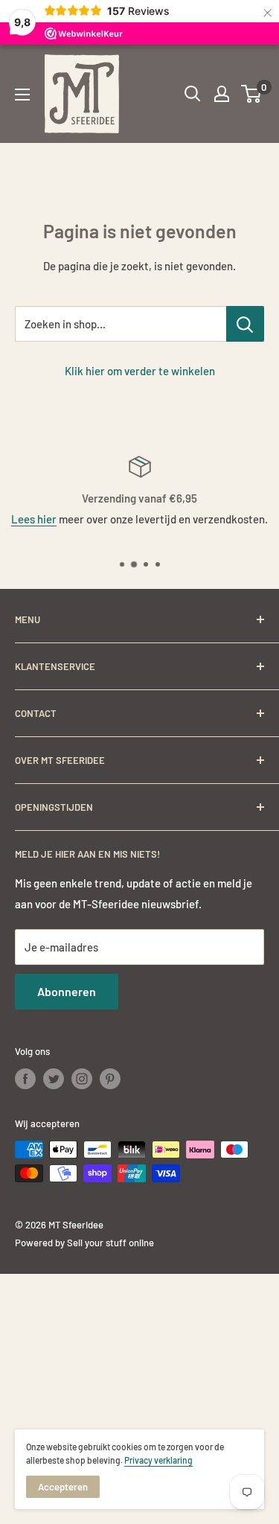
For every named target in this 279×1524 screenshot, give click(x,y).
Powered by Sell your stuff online (84, 1243)
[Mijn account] (221, 94)
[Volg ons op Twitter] (53, 1078)
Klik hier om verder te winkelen (140, 370)
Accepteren (63, 1487)
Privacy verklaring (158, 1460)
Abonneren (66, 991)
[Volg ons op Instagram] (81, 1078)
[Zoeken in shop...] (245, 324)
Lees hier (34, 519)
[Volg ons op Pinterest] (110, 1078)
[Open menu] (22, 95)
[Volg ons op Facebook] (25, 1078)
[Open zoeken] (193, 94)
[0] (252, 94)
